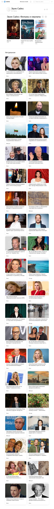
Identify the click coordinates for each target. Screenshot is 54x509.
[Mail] (5, 1)
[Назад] (42, 17)
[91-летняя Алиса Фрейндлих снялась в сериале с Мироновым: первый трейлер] (38, 89)
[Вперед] (46, 17)
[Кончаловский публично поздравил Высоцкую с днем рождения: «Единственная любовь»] (15, 449)
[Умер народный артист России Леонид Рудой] (15, 112)
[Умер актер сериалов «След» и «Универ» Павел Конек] (15, 494)
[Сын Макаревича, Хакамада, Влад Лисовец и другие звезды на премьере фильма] (15, 404)
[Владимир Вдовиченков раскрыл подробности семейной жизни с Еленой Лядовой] (38, 134)
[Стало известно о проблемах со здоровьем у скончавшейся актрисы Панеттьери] (15, 67)
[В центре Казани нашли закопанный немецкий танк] (38, 471)
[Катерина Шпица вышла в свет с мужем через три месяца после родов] (15, 224)
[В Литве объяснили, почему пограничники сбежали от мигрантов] (15, 134)
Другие (9, 40)
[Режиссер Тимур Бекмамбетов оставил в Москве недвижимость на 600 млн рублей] (38, 112)
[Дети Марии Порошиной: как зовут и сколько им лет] (15, 89)
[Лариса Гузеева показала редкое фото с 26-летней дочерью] (15, 179)
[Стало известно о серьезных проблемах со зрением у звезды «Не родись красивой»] (15, 269)
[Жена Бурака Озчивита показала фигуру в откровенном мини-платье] (15, 201)
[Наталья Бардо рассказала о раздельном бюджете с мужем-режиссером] (38, 449)
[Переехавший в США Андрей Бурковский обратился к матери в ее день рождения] (38, 224)
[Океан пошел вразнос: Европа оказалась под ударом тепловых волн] (38, 269)
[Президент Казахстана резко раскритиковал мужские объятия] (15, 426)
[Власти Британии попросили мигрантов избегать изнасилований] (38, 381)
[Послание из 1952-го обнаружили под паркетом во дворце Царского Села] (38, 201)
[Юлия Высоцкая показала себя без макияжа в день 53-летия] (38, 359)
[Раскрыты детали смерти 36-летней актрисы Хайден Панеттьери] (38, 291)
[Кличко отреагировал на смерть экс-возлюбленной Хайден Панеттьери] (15, 359)
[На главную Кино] (8, 1)
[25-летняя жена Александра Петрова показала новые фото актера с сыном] (38, 336)
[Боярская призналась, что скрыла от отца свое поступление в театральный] (15, 314)
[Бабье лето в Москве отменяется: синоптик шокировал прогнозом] (38, 314)
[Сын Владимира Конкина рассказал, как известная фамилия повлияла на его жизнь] (38, 156)
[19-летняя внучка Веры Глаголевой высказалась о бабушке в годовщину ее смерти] (15, 471)
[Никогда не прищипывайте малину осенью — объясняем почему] (38, 404)
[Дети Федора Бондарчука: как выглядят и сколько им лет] (15, 336)
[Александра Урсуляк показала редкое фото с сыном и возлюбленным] (38, 426)
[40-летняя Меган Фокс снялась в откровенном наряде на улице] (38, 246)
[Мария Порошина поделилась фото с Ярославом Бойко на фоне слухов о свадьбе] (38, 67)
